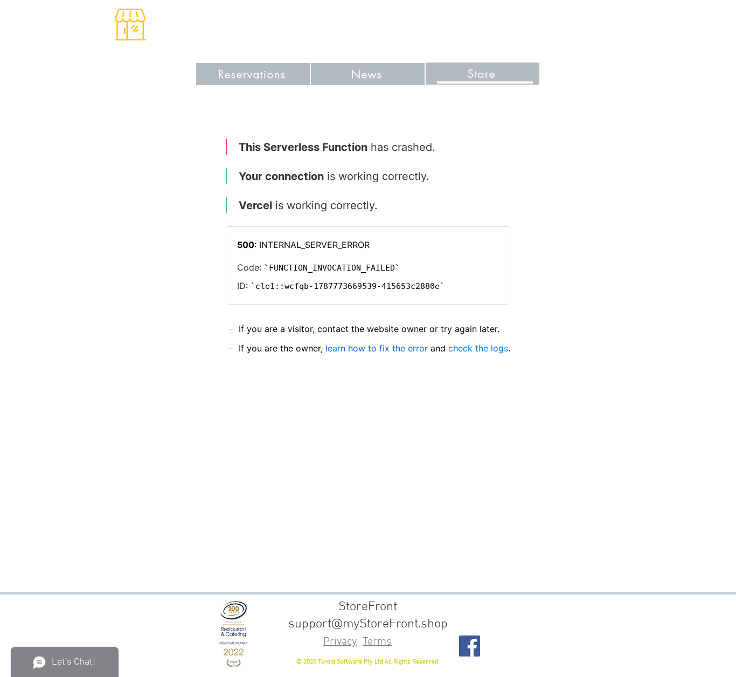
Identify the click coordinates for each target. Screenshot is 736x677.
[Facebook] (469, 646)
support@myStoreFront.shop (368, 624)
